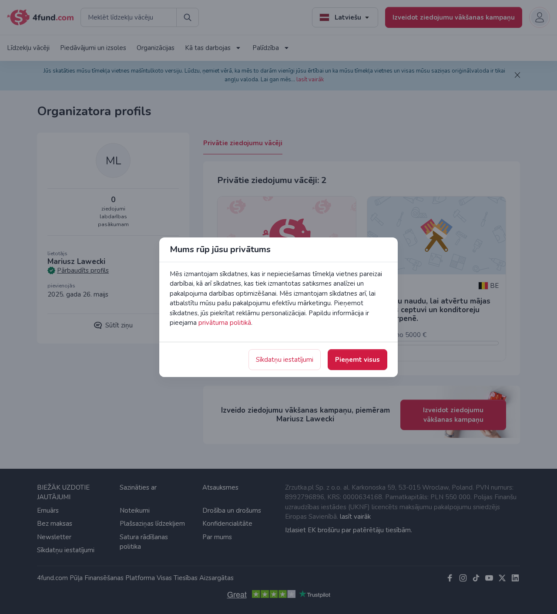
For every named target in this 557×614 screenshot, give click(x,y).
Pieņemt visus (357, 359)
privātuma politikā (224, 322)
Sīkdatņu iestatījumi (284, 359)
